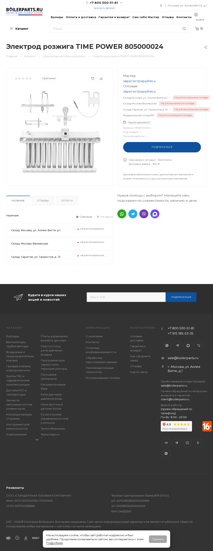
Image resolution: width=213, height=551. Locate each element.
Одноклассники (197, 442)
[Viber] (143, 213)
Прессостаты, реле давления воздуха (51, 350)
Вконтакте (166, 442)
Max (188, 345)
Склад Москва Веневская (29, 243)
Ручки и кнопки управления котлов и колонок (54, 418)
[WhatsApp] (121, 213)
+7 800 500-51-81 (104, 3)
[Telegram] (132, 213)
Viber (198, 345)
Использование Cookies (103, 377)
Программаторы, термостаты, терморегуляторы (54, 364)
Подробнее (54, 543)
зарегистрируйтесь (139, 81)
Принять (158, 539)
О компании (94, 336)
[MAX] (154, 213)
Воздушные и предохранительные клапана (21, 356)
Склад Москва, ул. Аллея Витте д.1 (35, 230)
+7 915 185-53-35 (180, 333)
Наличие (18, 200)
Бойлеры (12, 336)
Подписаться (181, 297)
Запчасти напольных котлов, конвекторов (19, 404)
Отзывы (43, 200)
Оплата (67, 200)
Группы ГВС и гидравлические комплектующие (18, 380)
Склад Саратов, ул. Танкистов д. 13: (145, 109)
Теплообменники (53, 428)
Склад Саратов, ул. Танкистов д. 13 (35, 256)
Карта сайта (138, 372)
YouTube (187, 442)
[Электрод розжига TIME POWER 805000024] (60, 132)
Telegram (177, 345)
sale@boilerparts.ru (183, 358)
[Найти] (184, 28)
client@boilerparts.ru (175, 399)
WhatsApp (166, 345)
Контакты (92, 342)
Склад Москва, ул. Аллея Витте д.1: (145, 97)
